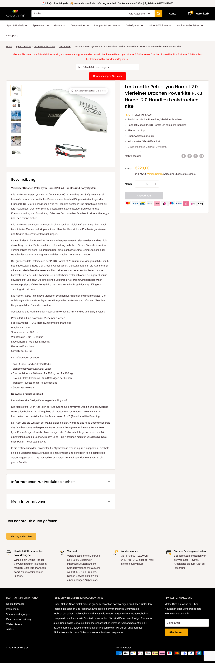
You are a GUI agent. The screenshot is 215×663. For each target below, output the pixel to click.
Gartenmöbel (78, 25)
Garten (58, 25)
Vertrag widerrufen (21, 536)
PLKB (127, 114)
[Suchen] (158, 13)
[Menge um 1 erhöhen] (155, 184)
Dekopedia (12, 35)
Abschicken (176, 632)
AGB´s (10, 629)
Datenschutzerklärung (18, 619)
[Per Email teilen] (201, 156)
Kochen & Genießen (188, 25)
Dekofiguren (132, 25)
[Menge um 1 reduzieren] (138, 184)
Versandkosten (155, 173)
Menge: (129, 183)
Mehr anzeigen (133, 156)
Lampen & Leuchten (105, 25)
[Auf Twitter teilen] (195, 156)
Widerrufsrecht (14, 624)
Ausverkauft (144, 195)
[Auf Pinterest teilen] (189, 156)
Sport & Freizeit (15, 25)
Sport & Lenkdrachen (44, 46)
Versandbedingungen (18, 614)
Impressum (12, 609)
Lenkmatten (65, 46)
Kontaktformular (15, 604)
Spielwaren (39, 25)
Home (9, 46)
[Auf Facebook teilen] (183, 156)
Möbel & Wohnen (158, 25)
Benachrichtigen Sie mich (107, 76)
